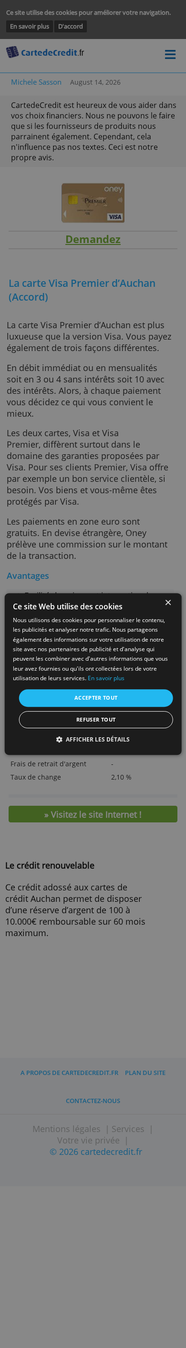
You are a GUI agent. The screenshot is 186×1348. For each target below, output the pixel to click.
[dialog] (93, 674)
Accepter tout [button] (96, 697)
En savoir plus (106, 678)
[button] (93, 739)
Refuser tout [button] (95, 719)
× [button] (168, 603)
